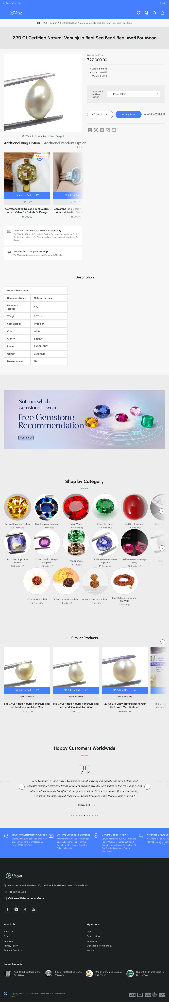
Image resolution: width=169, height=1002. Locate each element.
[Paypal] (162, 994)
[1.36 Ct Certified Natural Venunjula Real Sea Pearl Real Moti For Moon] (27, 670)
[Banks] (154, 994)
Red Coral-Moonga (134, 524)
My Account (93, 924)
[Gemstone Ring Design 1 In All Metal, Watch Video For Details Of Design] (27, 175)
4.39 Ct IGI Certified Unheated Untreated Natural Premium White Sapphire (69, 972)
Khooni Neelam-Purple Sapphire (46, 561)
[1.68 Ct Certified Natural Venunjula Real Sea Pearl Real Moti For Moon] (76, 670)
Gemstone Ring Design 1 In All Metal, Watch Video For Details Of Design (27, 210)
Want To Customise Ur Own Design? (44, 136)
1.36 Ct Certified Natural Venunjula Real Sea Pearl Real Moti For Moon (27, 705)
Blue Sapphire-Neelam (46, 524)
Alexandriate (76, 561)
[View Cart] (162, 13)
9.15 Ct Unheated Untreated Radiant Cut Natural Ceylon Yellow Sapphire (109, 972)
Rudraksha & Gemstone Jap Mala (124, 599)
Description (84, 277)
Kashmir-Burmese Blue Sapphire (105, 561)
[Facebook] (7, 909)
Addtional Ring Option (22, 143)
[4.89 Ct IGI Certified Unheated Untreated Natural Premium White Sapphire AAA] (8, 973)
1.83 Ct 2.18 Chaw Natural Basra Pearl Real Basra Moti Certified (124, 705)
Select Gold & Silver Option (98, 94)
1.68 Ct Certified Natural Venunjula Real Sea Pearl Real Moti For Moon (76, 705)
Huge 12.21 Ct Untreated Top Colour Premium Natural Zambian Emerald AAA (150, 972)
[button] (23, 195)
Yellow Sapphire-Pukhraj (17, 524)
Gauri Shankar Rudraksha (95, 599)
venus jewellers (27, 696)
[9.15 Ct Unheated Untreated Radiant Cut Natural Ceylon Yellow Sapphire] (89, 973)
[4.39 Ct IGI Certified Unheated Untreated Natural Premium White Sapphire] (48, 973)
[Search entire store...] (154, 13)
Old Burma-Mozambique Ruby (134, 561)
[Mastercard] (140, 994)
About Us (9, 924)
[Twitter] (24, 909)
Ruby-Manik (76, 524)
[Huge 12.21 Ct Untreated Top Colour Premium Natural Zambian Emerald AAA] (130, 973)
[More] (20, 3)
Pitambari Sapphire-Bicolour (17, 561)
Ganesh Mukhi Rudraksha (66, 599)
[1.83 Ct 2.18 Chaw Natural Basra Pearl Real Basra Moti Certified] (125, 670)
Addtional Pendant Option (65, 143)
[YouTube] (33, 909)
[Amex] (148, 994)
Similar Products (84, 638)
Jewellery (27, 202)
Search (53, 23)
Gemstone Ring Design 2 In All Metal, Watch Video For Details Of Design (76, 210)
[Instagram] (16, 909)
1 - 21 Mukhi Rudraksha (36, 599)
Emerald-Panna (105, 524)
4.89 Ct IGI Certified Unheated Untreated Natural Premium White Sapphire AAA (28, 972)
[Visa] (132, 994)
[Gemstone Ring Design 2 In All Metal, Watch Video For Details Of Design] (76, 175)
